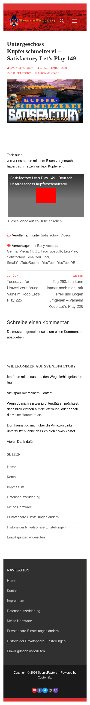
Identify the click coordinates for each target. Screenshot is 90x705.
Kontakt (12, 477)
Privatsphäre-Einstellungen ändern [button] (33, 517)
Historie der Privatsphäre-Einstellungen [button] (36, 527)
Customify (44, 677)
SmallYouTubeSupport (23, 263)
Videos (65, 235)
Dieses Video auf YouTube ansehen (35, 221)
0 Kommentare (48, 73)
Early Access (47, 246)
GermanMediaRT (20, 251)
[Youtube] (34, 690)
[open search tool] (62, 21)
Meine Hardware (24, 415)
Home (11, 467)
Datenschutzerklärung (23, 497)
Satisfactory (20, 73)
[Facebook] (39, 690)
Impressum (15, 487)
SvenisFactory (21, 67)
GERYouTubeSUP (48, 251)
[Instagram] (50, 690)
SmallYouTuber (38, 257)
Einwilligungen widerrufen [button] (26, 537)
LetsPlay (70, 251)
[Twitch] (55, 690)
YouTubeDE (66, 263)
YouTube (48, 263)
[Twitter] (45, 690)
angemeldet (31, 332)
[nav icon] (74, 20)
